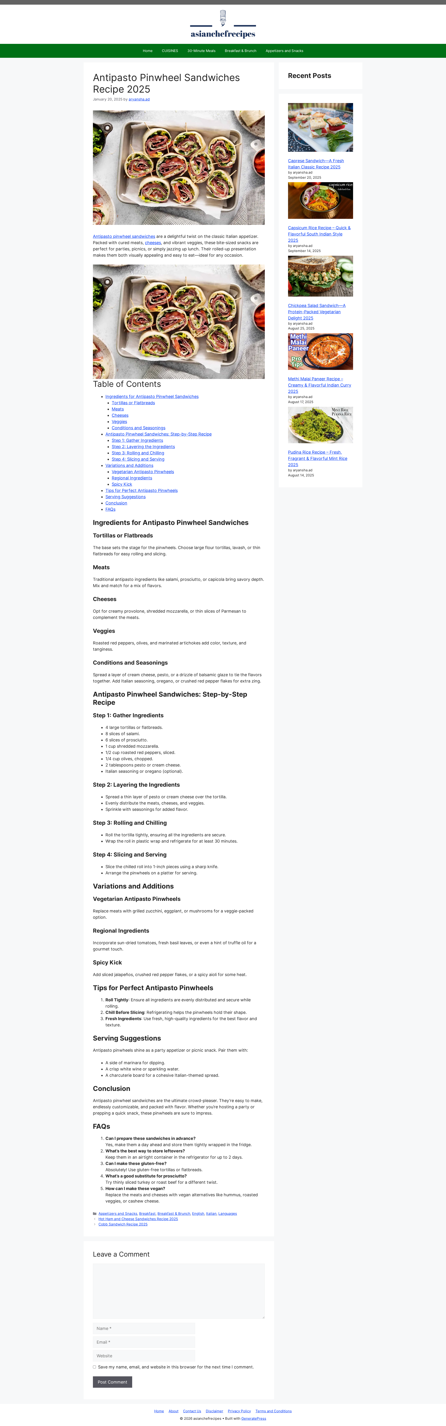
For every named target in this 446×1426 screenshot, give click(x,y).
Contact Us (192, 1411)
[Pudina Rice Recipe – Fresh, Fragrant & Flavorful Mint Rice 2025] (320, 426)
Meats (118, 409)
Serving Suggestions (125, 496)
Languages (227, 1213)
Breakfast (147, 1213)
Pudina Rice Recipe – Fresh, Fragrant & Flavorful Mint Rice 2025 (317, 458)
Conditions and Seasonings (138, 427)
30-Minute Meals (201, 51)
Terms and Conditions (274, 1411)
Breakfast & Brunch (240, 51)
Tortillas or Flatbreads (133, 402)
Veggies (119, 421)
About (173, 1411)
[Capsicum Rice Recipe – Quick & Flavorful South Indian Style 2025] (320, 201)
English (198, 1213)
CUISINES (170, 51)
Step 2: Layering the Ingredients (143, 446)
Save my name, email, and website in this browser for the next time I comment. (176, 1367)
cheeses (153, 242)
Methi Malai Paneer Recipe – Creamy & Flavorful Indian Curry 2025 (319, 385)
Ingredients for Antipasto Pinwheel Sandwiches (152, 396)
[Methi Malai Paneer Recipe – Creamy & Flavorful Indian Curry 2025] (320, 352)
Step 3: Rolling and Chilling (138, 452)
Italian (211, 1213)
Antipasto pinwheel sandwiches (124, 236)
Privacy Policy (239, 1411)
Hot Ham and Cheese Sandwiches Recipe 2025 (138, 1219)
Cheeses (120, 415)
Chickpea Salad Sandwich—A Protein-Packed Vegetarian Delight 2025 (317, 311)
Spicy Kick (122, 484)
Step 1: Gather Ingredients (137, 440)
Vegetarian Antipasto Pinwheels (143, 471)
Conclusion (116, 503)
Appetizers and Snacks (284, 51)
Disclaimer (214, 1411)
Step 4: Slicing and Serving (138, 459)
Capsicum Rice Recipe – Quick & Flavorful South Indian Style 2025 (319, 234)
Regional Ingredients (132, 477)
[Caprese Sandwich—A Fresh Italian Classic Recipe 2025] (320, 128)
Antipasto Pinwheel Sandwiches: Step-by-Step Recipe (158, 434)
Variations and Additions (129, 465)
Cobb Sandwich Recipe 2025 (123, 1224)
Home (148, 51)
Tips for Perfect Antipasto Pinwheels (141, 490)
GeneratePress (253, 1418)
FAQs (110, 509)
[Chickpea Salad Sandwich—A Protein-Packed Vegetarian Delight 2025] (320, 277)
